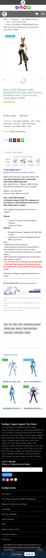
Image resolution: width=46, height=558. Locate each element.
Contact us (6, 539)
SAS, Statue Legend (19, 126)
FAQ (3, 524)
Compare (25, 116)
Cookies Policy (9, 550)
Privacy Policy (31, 547)
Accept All (29, 554)
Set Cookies (17, 554)
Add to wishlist (10, 116)
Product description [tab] (14, 152)
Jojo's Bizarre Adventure (21, 121)
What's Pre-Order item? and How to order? (19, 172)
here (34, 283)
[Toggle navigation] (43, 14)
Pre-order (17, 124)
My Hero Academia (9, 514)
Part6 (29, 126)
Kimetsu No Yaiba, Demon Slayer (14, 504)
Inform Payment (8, 519)
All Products (6, 494)
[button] (31, 14)
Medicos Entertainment (17, 132)
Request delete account (11, 529)
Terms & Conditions (9, 534)
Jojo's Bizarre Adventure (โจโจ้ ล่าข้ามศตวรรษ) (18, 499)
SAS (33, 121)
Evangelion (6, 509)
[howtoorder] (23, 290)
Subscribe (7, 475)
